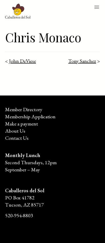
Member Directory (23, 109)
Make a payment (21, 123)
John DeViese (22, 61)
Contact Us (17, 138)
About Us (15, 130)
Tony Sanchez (82, 61)
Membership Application (30, 116)
